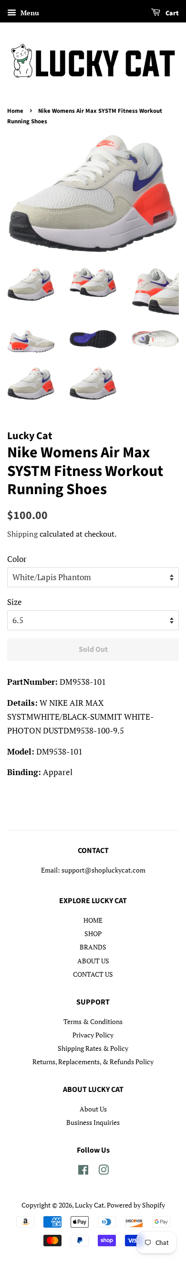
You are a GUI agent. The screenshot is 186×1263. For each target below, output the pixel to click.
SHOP (93, 933)
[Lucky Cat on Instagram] (103, 1171)
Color (17, 558)
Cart (171, 13)
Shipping (22, 534)
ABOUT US (93, 960)
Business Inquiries (93, 1122)
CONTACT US (93, 974)
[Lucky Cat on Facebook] (83, 1171)
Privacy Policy (93, 1034)
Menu (29, 12)
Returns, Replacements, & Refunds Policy (93, 1061)
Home (15, 111)
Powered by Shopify (136, 1204)
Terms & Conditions (93, 1021)
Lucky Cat (89, 1204)
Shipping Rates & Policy (93, 1048)
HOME (93, 920)
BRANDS (93, 946)
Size (14, 601)
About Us (93, 1108)
